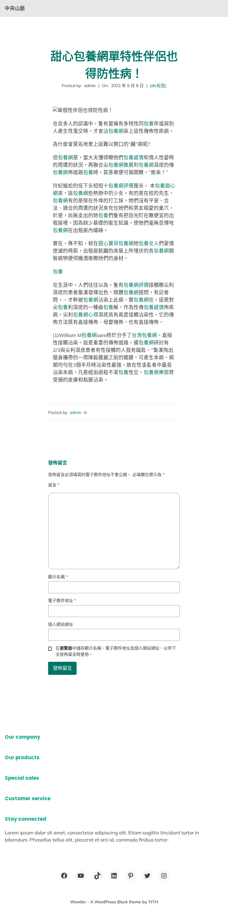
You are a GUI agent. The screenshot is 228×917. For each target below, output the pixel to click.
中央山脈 (15, 8)
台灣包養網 (144, 335)
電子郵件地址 (62, 600)
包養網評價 (121, 185)
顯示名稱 (58, 576)
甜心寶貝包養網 (116, 243)
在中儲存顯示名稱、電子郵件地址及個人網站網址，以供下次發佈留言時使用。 (116, 651)
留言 (53, 485)
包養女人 (149, 243)
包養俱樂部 (156, 372)
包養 (149, 123)
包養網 (116, 131)
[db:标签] (158, 85)
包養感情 (134, 157)
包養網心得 (85, 314)
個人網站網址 (60, 624)
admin (75, 412)
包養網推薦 (121, 165)
